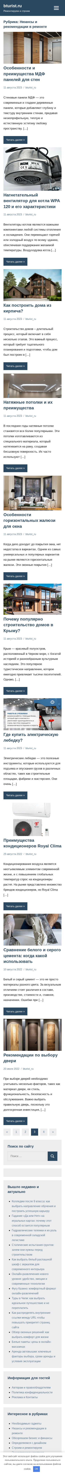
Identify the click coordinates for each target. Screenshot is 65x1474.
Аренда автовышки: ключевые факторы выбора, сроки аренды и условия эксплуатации (33, 1356)
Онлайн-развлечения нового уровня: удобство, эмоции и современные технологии (30, 1279)
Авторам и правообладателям (31, 1387)
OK (36, 1469)
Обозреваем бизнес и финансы (32, 1438)
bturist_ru (30, 87)
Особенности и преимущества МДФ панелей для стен (24, 74)
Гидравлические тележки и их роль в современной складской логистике (34, 1235)
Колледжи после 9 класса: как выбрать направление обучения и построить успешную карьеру (34, 1206)
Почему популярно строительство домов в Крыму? (28, 625)
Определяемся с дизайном (29, 1442)
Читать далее (14, 139)
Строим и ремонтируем (27, 1447)
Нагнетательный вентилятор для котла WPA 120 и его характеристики (31, 201)
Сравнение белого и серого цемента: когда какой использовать (32, 955)
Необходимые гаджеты (26, 1423)
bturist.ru (12, 5)
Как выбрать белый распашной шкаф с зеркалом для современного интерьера (32, 1264)
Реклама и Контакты (25, 1397)
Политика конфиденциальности (32, 1392)
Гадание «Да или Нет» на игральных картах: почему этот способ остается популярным (31, 1220)
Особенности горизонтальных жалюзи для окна (29, 520)
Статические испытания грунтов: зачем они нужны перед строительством (33, 1249)
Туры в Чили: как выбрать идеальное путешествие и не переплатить (30, 1303)
